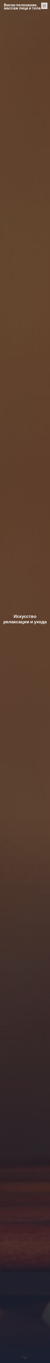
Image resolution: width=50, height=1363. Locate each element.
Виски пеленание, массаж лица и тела (22, 6)
